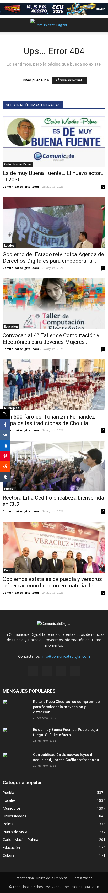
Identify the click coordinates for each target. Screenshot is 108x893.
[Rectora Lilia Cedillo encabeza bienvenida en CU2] (54, 466)
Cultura (9, 855)
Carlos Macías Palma (17, 164)
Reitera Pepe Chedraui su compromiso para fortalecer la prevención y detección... (66, 707)
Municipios (11, 408)
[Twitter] (61, 671)
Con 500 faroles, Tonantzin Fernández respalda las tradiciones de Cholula (49, 420)
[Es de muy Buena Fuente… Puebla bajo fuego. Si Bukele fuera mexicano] (16, 736)
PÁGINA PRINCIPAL (69, 80)
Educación (11, 326)
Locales (9, 245)
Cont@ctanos (82, 878)
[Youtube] (75, 671)
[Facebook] (33, 671)
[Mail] (47, 671)
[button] (100, 25)
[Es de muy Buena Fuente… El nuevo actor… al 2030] (54, 141)
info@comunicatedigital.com (66, 656)
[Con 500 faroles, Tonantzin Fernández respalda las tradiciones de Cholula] (54, 384)
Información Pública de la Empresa (41, 878)
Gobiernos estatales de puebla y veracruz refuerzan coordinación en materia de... (52, 582)
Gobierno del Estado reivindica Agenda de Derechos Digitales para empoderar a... (53, 257)
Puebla (8, 792)
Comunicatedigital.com (21, 186)
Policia (8, 570)
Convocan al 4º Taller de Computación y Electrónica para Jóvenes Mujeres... (51, 338)
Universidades (14, 816)
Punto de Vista (15, 831)
